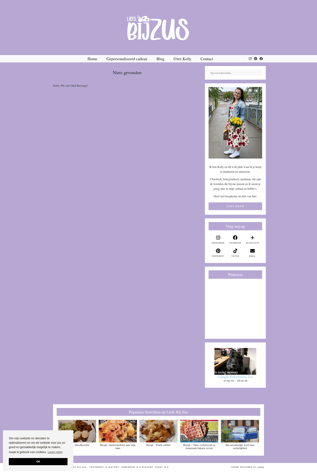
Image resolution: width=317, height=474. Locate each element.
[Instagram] (250, 58)
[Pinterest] (255, 58)
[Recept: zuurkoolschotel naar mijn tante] (118, 431)
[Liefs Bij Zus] (158, 27)
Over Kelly (182, 58)
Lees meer (235, 206)
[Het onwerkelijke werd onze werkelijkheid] (240, 431)
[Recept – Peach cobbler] (158, 431)
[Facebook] (261, 58)
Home (92, 58)
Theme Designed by (247, 467)
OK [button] (38, 461)
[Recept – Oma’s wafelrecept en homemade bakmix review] (199, 431)
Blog (160, 58)
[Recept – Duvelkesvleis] (77, 431)
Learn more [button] (55, 452)
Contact (207, 58)
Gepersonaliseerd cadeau (127, 58)
